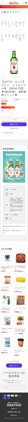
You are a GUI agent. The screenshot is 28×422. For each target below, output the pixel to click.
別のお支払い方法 (14, 128)
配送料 (17, 98)
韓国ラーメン (23, 23)
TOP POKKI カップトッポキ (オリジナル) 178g (20, 351)
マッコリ (13, 23)
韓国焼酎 (13, 35)
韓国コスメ (23, 36)
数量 (2, 110)
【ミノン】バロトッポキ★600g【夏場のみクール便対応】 (7, 267)
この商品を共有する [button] (8, 132)
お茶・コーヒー (9, 24)
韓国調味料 (16, 36)
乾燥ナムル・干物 (16, 24)
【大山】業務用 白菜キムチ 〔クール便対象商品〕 (20, 267)
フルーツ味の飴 (5, 287)
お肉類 (6, 23)
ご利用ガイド (14, 408)
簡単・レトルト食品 (2, 37)
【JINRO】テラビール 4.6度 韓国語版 (7, 308)
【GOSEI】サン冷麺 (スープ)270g (7, 329)
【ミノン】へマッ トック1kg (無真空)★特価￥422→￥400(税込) (20, 330)
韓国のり (6, 35)
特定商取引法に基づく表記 (14, 412)
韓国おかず (2, 23)
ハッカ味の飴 (4, 350)
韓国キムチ (9, 36)
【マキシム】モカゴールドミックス (20, 288)
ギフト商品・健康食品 (20, 37)
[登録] (23, 387)
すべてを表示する (14, 361)
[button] (2, 3)
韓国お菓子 (20, 23)
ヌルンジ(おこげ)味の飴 (20, 308)
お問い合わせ (14, 415)
